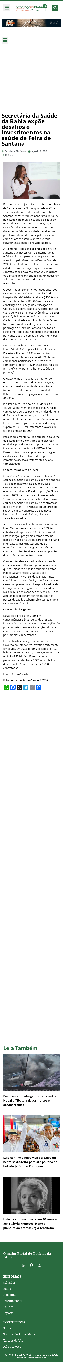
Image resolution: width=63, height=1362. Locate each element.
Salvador (9, 1282)
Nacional (9, 1295)
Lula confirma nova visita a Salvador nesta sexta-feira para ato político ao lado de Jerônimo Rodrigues (30, 1162)
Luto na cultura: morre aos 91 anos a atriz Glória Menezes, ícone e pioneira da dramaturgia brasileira (30, 1223)
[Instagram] (39, 1265)
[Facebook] (31, 1265)
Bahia (7, 1289)
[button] (6, 7)
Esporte (8, 1313)
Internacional (12, 1301)
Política (8, 1307)
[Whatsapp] (23, 1265)
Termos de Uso (13, 1340)
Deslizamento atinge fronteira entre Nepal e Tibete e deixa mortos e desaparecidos (30, 1100)
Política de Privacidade (19, 1334)
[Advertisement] (31, 78)
